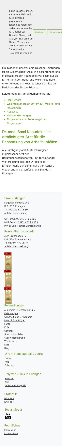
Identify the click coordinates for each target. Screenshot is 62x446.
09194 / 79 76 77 (18, 242)
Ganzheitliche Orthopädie (18, 316)
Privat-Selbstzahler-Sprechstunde (22, 225)
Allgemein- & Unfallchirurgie (19, 309)
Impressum (10, 430)
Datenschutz (11, 433)
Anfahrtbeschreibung (15, 213)
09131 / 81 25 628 (26, 218)
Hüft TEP (9, 398)
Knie (6, 327)
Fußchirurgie (11, 313)
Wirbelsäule (10, 341)
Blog (6, 348)
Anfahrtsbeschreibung (16, 246)
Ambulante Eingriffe (15, 385)
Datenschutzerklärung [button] (21, 53)
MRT (6, 344)
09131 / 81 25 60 (18, 209)
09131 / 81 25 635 (28, 222)
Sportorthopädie (13, 334)
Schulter (8, 330)
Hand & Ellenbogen (14, 320)
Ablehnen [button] (39, 32)
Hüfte (7, 323)
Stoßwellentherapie (14, 337)
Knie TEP (9, 401)
